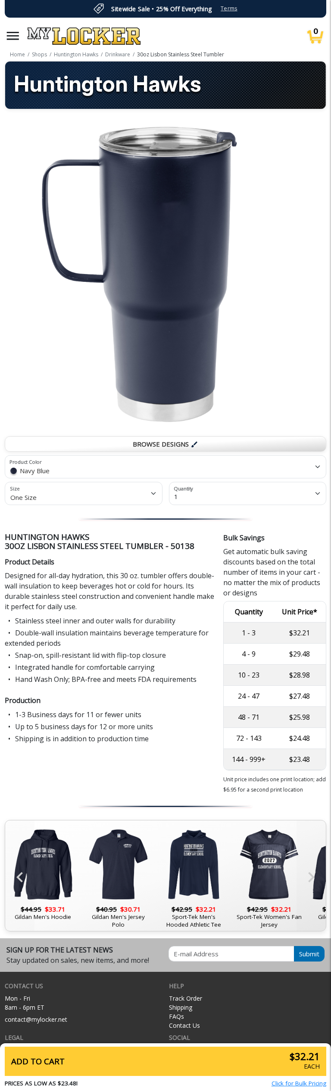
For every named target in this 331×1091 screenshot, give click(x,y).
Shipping (180, 1007)
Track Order (185, 998)
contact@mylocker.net (36, 1019)
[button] (13, 36)
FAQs (176, 1016)
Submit (309, 953)
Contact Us (184, 1025)
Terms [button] (229, 8)
